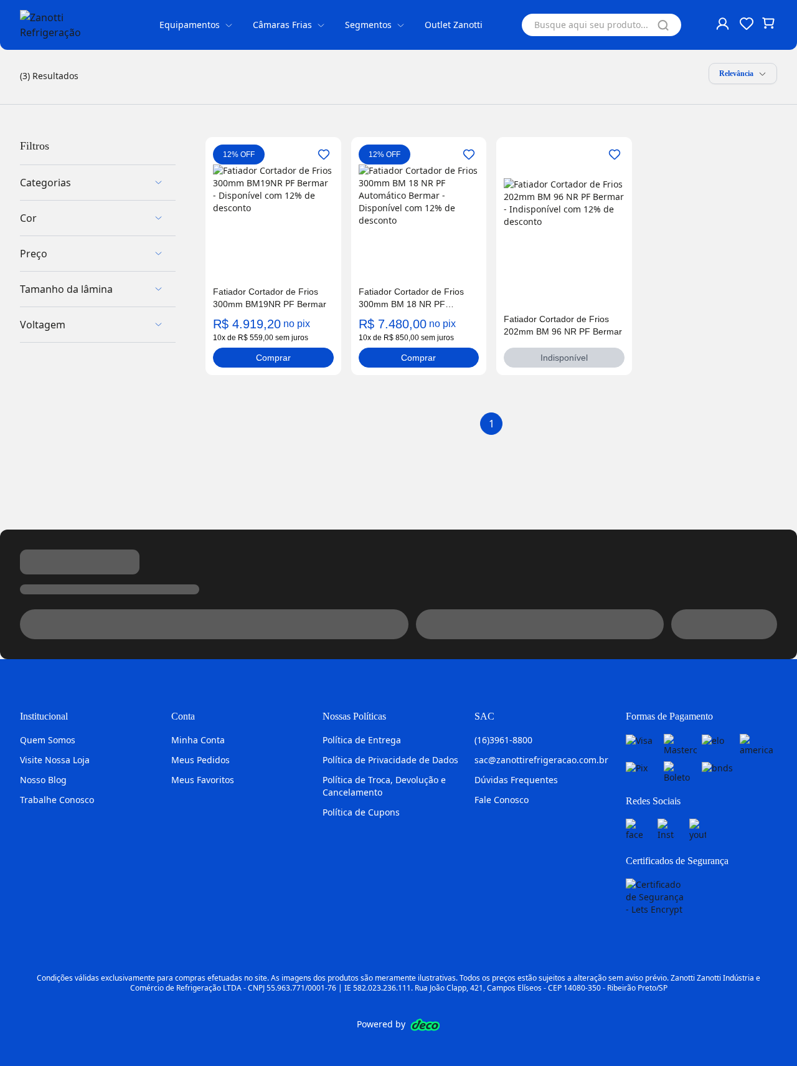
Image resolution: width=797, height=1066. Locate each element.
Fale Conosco (501, 800)
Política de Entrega (362, 740)
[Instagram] (666, 830)
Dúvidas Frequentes (516, 780)
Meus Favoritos (202, 780)
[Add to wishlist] (324, 154)
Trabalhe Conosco (57, 800)
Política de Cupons (361, 812)
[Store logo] (70, 25)
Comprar (273, 358)
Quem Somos (47, 740)
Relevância (736, 73)
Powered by (381, 1024)
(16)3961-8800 (503, 740)
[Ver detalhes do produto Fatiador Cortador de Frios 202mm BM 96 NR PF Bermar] (564, 238)
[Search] (663, 25)
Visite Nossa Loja (55, 760)
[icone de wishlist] (746, 24)
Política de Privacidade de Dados (390, 760)
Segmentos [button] (368, 25)
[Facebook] (634, 830)
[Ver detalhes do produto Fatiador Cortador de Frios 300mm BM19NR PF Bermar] (273, 224)
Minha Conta (198, 740)
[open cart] (769, 24)
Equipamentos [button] (189, 25)
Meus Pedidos (200, 760)
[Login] (723, 24)
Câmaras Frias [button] (282, 25)
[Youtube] (697, 830)
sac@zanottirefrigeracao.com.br (541, 760)
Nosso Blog (43, 780)
